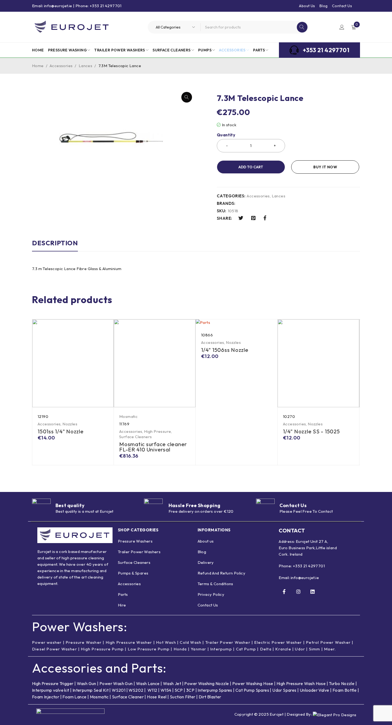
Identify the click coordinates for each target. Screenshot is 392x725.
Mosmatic (128, 416)
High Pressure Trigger (52, 683)
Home (38, 65)
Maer (329, 648)
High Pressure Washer (129, 642)
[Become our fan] (284, 591)
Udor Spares (284, 690)
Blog (323, 5)
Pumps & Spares (133, 573)
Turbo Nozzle (341, 683)
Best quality (70, 505)
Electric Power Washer (278, 642)
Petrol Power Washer (328, 642)
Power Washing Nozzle (206, 683)
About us (206, 541)
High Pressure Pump (102, 648)
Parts (123, 594)
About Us (307, 5)
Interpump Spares (215, 690)
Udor (300, 648)
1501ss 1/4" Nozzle (61, 431)
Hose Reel (157, 696)
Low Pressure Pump (149, 648)
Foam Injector (45, 696)
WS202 (136, 690)
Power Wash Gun (116, 683)
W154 (166, 690)
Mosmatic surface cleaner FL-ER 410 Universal (153, 447)
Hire (122, 605)
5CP (179, 690)
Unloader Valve (314, 690)
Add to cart (250, 167)
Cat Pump (246, 648)
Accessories (61, 65)
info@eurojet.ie (305, 577)
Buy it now (325, 167)
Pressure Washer (84, 642)
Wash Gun (86, 683)
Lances (85, 65)
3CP (190, 690)
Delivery (206, 562)
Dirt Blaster (210, 696)
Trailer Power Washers (139, 551)
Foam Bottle (345, 690)
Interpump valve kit (50, 690)
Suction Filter (182, 696)
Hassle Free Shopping (195, 505)
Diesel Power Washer (54, 648)
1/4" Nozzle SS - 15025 (311, 431)
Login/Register (342, 27)
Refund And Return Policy (222, 573)
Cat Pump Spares (252, 690)
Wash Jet (172, 683)
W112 (152, 690)
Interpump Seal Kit (91, 690)
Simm (314, 648)
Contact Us (342, 5)
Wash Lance (148, 683)
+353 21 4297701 (309, 565)
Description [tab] (55, 243)
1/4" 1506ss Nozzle (225, 350)
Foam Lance (74, 696)
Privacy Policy (211, 594)
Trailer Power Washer (227, 642)
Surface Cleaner (128, 696)
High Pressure (157, 431)
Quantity (226, 135)
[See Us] (298, 591)
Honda (180, 648)
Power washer (47, 642)
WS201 (118, 690)
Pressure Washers (135, 541)
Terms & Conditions (215, 583)
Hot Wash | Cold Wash (178, 642)
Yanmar (198, 648)
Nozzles (69, 423)
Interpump (221, 648)
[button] (186, 97)
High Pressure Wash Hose (301, 683)
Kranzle (283, 648)
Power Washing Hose (252, 683)
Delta (265, 648)
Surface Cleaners (135, 436)
